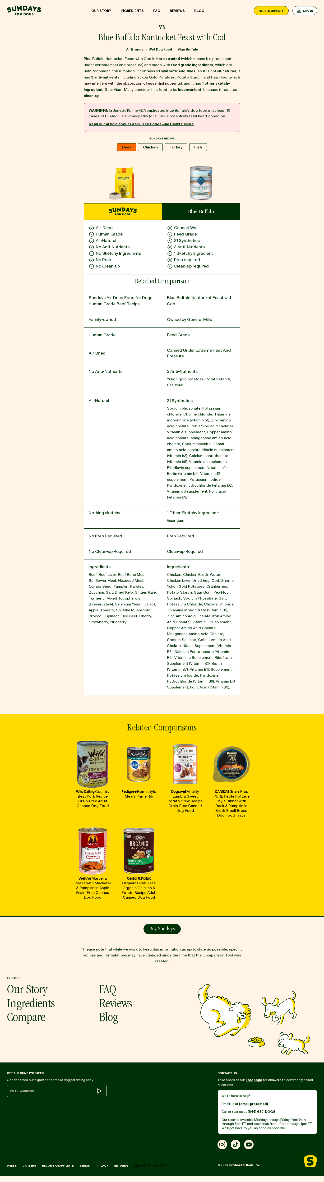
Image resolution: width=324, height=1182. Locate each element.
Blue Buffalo (187, 49)
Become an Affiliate (58, 1166)
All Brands (134, 49)
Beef (126, 147)
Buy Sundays (162, 929)
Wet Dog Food (160, 49)
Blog (199, 11)
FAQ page (254, 1080)
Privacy (102, 1166)
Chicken (150, 147)
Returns (121, 1166)
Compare (26, 1018)
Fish (198, 147)
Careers (29, 1166)
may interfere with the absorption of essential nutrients (132, 83)
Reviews (177, 11)
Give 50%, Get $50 (150, 1165)
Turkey (176, 147)
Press (12, 1166)
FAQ (156, 11)
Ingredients (132, 11)
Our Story (101, 11)
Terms (84, 1166)
